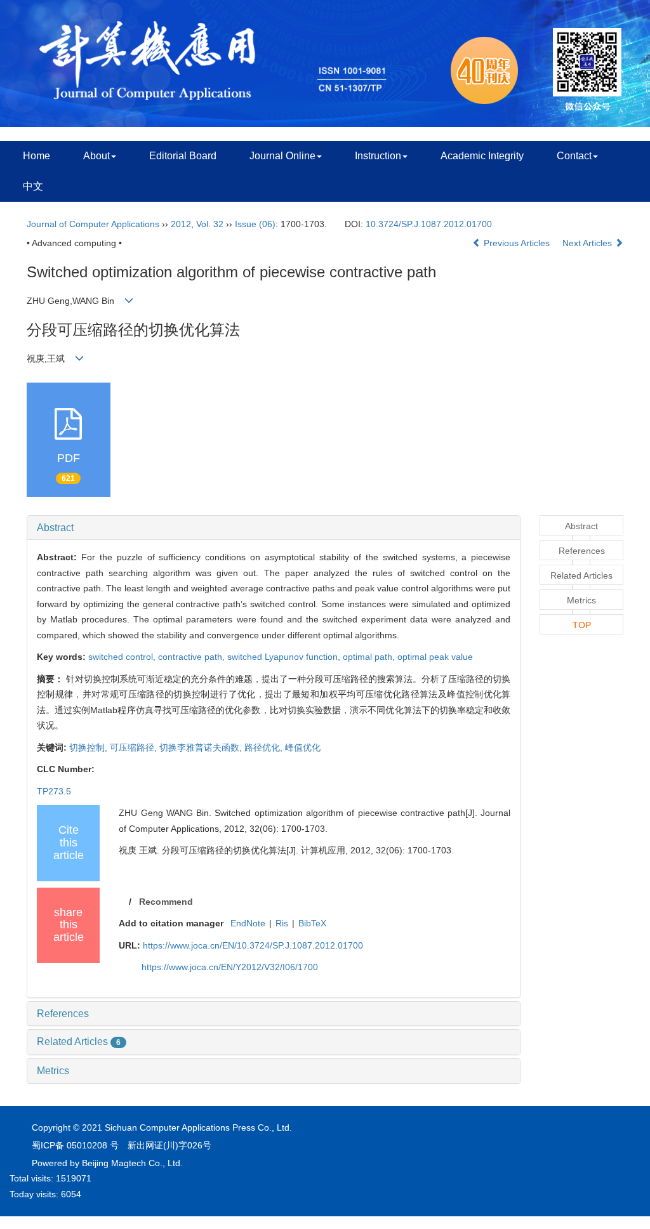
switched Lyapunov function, (285, 657)
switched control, (123, 657)
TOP (582, 625)
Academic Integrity (482, 155)
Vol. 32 (209, 224)
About (96, 155)
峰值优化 (303, 747)
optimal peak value (435, 657)
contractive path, (192, 657)
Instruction (378, 155)
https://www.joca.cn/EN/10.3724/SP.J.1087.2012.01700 (253, 945)
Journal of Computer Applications (93, 224)
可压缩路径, (134, 747)
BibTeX (312, 923)
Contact (574, 155)
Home (36, 155)
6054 (71, 1194)
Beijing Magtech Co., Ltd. (132, 1163)
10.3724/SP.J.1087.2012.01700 (429, 224)
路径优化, (264, 747)
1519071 (73, 1178)
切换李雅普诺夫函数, (201, 747)
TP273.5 (54, 791)
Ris (281, 923)
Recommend (166, 902)
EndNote (247, 923)
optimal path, (370, 657)
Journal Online (282, 155)
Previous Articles (516, 243)
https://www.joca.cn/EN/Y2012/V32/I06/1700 (230, 967)
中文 (33, 186)
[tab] (273, 528)
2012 (181, 224)
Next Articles (588, 243)
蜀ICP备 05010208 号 (75, 1145)
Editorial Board (182, 155)
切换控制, (89, 747)
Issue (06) (255, 224)
